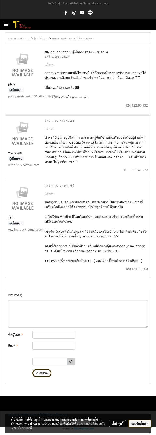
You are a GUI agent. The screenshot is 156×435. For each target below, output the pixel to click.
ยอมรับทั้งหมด (139, 423)
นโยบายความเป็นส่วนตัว (91, 423)
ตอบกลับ (43, 373)
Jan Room (41, 38)
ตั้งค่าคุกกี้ (118, 423)
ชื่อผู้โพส (15, 334)
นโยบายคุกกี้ (25, 428)
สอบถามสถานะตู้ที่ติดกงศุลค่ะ (73, 38)
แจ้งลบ (49, 64)
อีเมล (13, 345)
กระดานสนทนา (19, 38)
